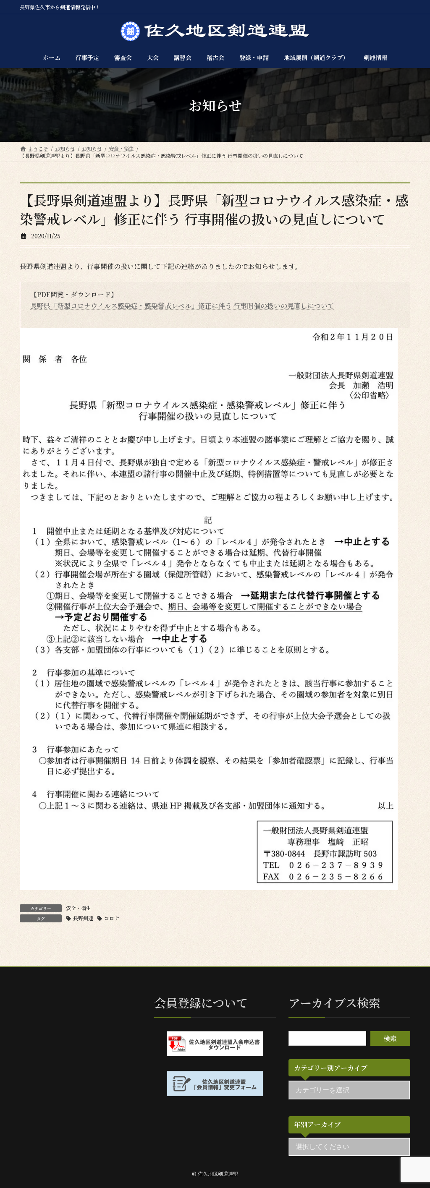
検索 (390, 1038)
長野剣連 (83, 918)
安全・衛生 (78, 907)
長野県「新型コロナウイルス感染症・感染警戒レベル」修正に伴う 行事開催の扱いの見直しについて (182, 306)
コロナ (111, 918)
